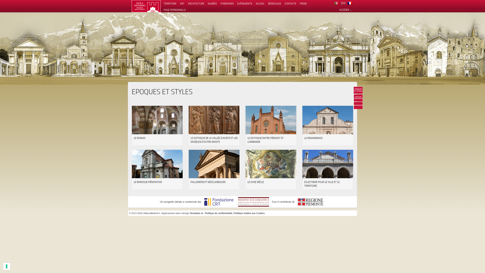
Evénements (244, 3)
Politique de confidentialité (218, 213)
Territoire (170, 3)
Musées (212, 3)
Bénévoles (274, 3)
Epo (358, 90)
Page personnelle (175, 10)
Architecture (196, 3)
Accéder (344, 10)
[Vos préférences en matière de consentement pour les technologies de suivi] (6, 266)
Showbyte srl (196, 213)
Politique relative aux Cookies (249, 213)
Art (182, 3)
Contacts (290, 3)
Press (303, 3)
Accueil (260, 3)
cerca (358, 105)
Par (358, 97)
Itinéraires (227, 3)
